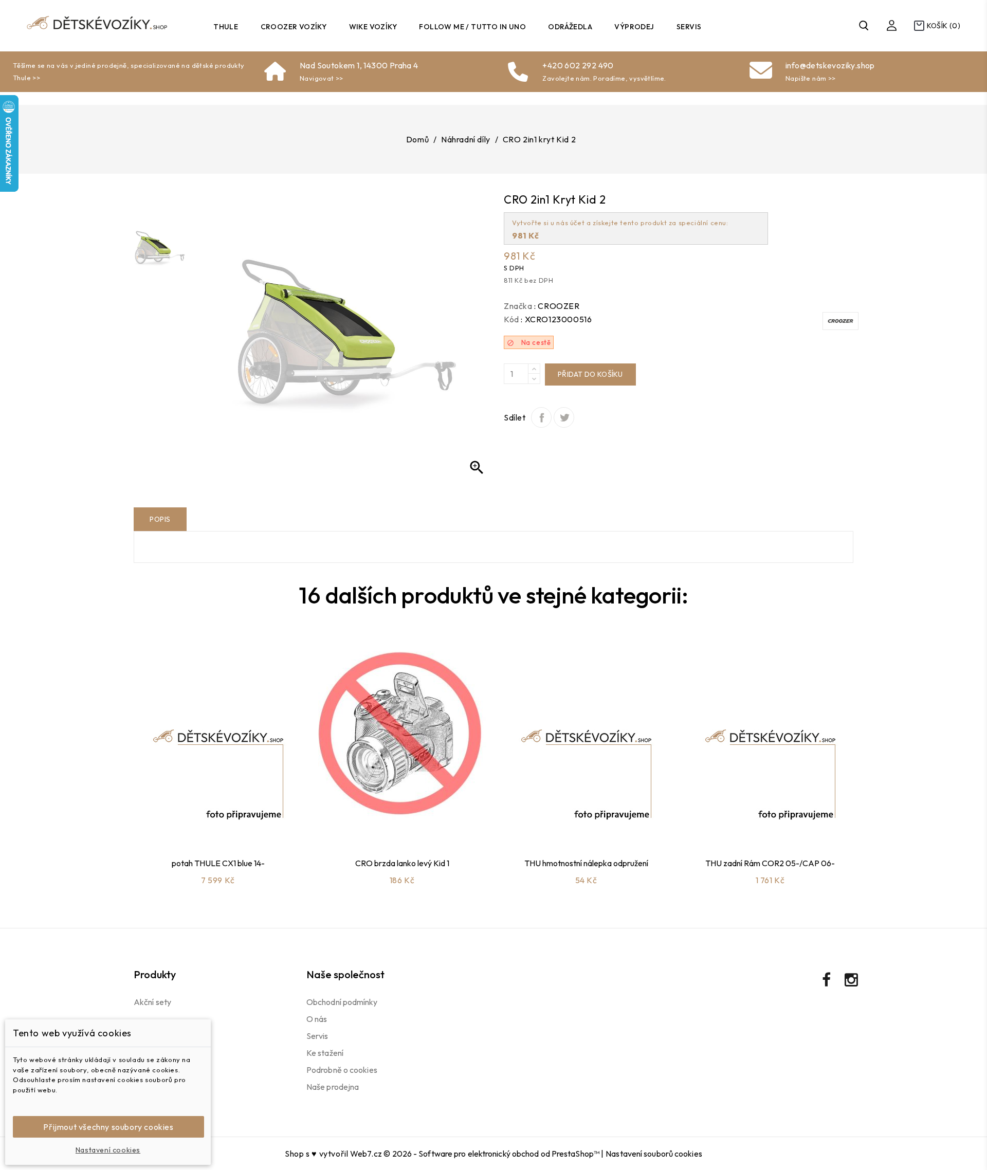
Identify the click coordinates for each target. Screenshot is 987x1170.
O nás (316, 1019)
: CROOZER (556, 306)
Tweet (564, 417)
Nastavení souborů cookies (654, 1153)
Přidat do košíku (590, 374)
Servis (689, 26)
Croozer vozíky (294, 26)
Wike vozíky (373, 26)
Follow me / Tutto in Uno (472, 26)
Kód (511, 319)
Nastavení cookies (108, 1150)
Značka (518, 306)
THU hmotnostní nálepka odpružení (586, 863)
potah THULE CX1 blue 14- (218, 863)
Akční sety (152, 1002)
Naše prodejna (332, 1087)
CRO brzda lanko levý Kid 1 (402, 863)
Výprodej (634, 26)
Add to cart (202, 823)
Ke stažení (324, 1053)
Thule (225, 26)
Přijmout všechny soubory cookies (108, 1127)
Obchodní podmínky (341, 1002)
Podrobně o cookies (341, 1070)
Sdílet (541, 417)
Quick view (230, 823)
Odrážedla (570, 26)
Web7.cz (366, 1153)
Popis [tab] (160, 519)
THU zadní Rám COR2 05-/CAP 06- (770, 863)
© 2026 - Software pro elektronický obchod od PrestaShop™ (492, 1153)
